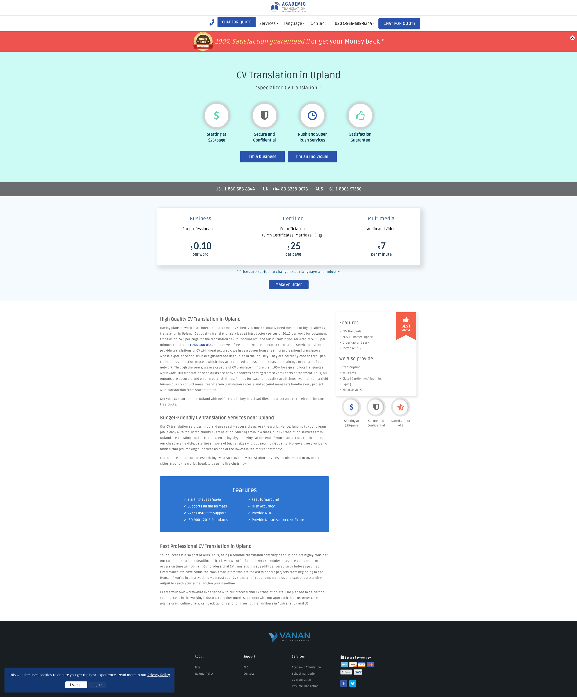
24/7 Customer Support (207, 513)
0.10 (201, 248)
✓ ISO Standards (350, 331)
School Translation (304, 674)
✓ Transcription (349, 367)
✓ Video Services (350, 390)
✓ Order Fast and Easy (354, 343)
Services (267, 23)
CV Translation (301, 680)
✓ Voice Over (347, 373)
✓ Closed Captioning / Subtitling (360, 378)
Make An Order (288, 284)
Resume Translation (305, 686)
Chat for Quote (236, 22)
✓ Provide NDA (260, 513)
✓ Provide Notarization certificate (276, 520)
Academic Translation (306, 667)
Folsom (289, 458)
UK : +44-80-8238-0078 (285, 189)
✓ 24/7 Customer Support (356, 337)
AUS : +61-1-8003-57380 (339, 189)
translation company (262, 555)
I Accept (76, 685)
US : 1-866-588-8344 (235, 189)
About (199, 656)
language (293, 23)
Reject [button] (97, 685)
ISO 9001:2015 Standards (208, 520)
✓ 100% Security (350, 348)
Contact (318, 23)
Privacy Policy (158, 675)
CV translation (266, 592)
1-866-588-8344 (202, 345)
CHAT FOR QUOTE (399, 23)
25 (293, 248)
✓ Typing (345, 384)
